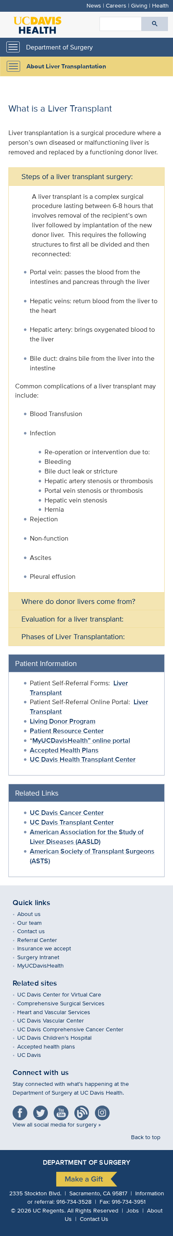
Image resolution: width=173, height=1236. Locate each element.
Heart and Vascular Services (59, 1011)
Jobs (132, 1210)
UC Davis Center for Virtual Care (65, 994)
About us (35, 913)
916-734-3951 (129, 1201)
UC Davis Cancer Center (67, 812)
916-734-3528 (74, 1201)
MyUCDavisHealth (46, 965)
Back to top (145, 1136)
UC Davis (35, 1054)
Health (160, 5)
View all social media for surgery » (57, 1124)
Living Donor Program (62, 721)
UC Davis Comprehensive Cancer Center (76, 1029)
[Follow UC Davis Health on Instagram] (104, 1110)
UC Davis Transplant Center (72, 822)
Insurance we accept (50, 948)
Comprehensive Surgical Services (67, 1003)
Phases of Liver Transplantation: (73, 636)
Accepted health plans (52, 1046)
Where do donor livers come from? (78, 601)
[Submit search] (155, 24)
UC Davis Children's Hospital (60, 1037)
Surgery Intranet (44, 956)
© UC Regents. (38, 1210)
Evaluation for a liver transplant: (72, 619)
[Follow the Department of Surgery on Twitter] (42, 1110)
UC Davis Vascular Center (56, 1020)
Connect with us (41, 1072)
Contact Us (94, 1218)
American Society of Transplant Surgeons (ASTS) (92, 856)
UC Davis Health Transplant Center (83, 759)
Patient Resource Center (67, 731)
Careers (116, 5)
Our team (35, 922)
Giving (139, 5)
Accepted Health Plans (64, 750)
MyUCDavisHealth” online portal (81, 740)
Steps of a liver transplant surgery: (77, 176)
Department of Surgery (59, 47)
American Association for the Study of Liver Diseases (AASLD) (87, 836)
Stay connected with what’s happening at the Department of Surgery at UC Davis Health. (71, 1088)
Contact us (37, 930)
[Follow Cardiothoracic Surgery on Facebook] (22, 1110)
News (93, 5)
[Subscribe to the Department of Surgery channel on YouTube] (63, 1110)
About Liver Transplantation (66, 66)
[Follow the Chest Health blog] (83, 1110)
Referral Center (43, 939)
